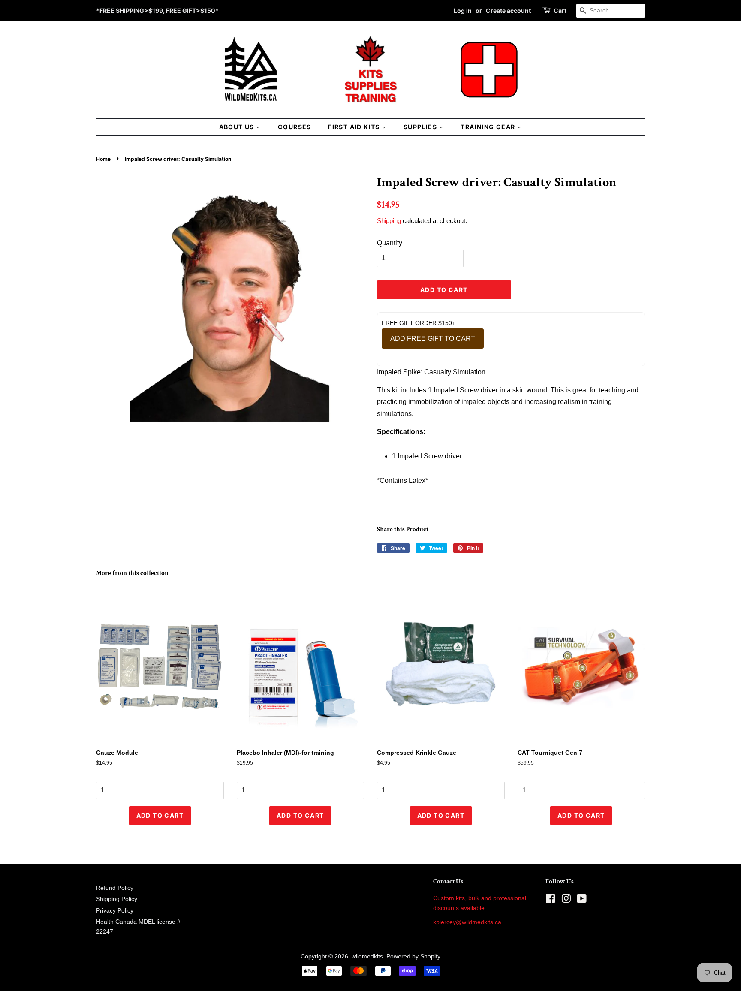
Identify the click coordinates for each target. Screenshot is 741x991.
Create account (508, 10)
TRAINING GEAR (489, 126)
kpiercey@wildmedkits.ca (467, 922)
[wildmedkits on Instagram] (566, 900)
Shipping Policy (116, 899)
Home (103, 159)
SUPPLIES (421, 126)
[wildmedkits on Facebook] (550, 900)
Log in (463, 10)
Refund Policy (114, 888)
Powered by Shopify (413, 956)
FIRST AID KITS (355, 126)
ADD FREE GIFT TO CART (432, 338)
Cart (560, 10)
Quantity (389, 243)
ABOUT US (237, 126)
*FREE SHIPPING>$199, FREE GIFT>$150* (157, 10)
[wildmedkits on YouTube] (582, 900)
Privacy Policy (114, 910)
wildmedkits (367, 956)
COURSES (294, 126)
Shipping (389, 220)
